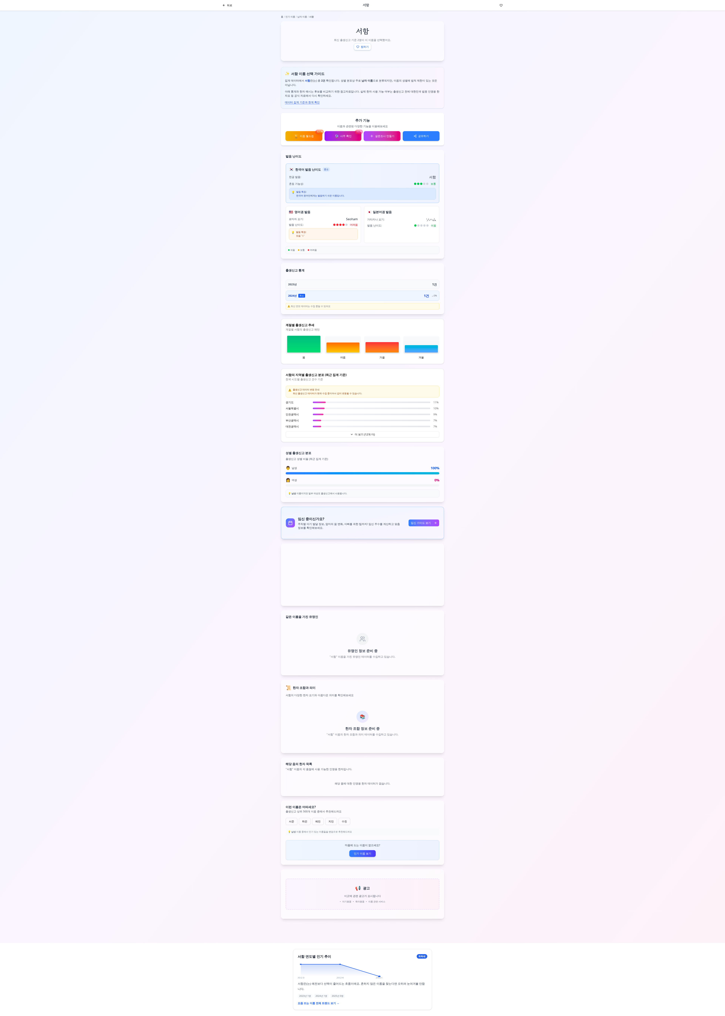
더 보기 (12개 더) (365, 434)
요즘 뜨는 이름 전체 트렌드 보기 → (318, 1003)
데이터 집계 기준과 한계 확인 (302, 102)
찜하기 (365, 46)
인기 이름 (290, 16)
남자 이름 (302, 16)
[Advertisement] (362, 574)
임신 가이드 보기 (421, 523)
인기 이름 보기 (362, 853)
